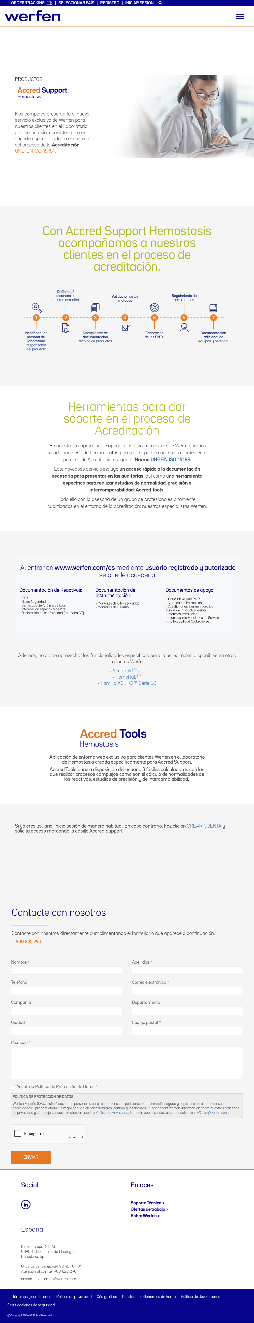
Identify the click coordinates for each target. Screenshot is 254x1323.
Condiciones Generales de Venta (149, 1297)
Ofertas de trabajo (148, 1209)
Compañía (21, 1003)
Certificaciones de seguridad (31, 1305)
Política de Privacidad (111, 1112)
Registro (109, 3)
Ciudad (18, 1023)
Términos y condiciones (31, 1297)
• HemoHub (127, 677)
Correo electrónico (149, 982)
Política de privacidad (74, 1297)
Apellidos (140, 962)
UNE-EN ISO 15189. (35, 151)
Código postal (145, 1023)
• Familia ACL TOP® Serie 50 (127, 683)
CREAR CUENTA (204, 826)
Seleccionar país (76, 3)
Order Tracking (28, 3)
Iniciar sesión (139, 3)
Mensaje (19, 1043)
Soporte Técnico (146, 1203)
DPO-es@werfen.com (211, 1112)
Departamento (146, 1003)
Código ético (107, 1297)
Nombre (19, 962)
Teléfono (19, 982)
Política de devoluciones (200, 1297)
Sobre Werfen (144, 1216)
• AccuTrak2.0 (127, 671)
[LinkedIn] (26, 1204)
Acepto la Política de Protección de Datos (55, 1087)
